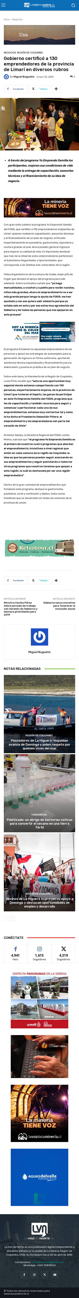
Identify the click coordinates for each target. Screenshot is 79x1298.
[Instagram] (34, 1274)
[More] (56, 89)
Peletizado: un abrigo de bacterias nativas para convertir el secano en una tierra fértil (39, 823)
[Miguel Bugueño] (7, 76)
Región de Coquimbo (30, 52)
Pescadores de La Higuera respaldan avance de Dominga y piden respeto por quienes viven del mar (39, 744)
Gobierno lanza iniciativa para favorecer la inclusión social (59, 605)
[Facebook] (24, 1274)
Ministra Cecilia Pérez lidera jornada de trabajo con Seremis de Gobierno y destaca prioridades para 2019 (20, 608)
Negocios (17, 19)
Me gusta (15, 947)
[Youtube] (54, 1274)
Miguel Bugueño (23, 76)
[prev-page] (6, 918)
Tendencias (39, 814)
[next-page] (12, 918)
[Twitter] (44, 1274)
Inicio (7, 19)
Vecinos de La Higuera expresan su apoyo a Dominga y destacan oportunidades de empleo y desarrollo (39, 902)
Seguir (39, 947)
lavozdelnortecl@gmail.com (48, 1262)
